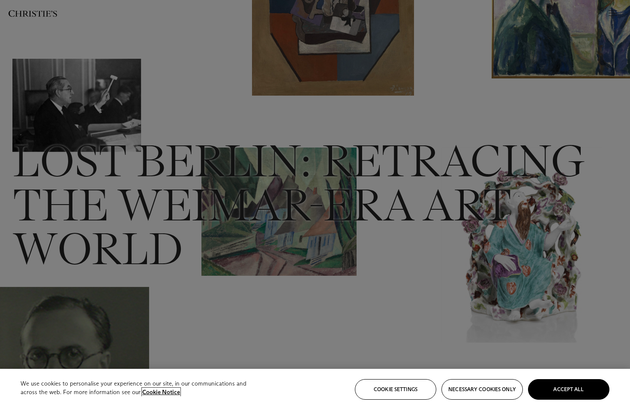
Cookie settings (395, 389)
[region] (315, 389)
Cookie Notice (161, 392)
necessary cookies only (482, 389)
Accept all (568, 389)
